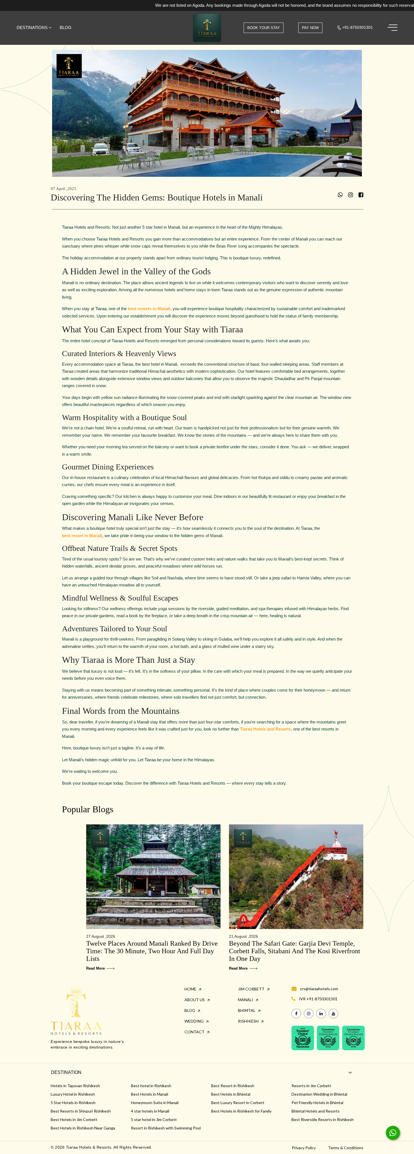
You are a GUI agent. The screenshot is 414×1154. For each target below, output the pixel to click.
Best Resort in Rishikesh (232, 1085)
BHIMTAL (247, 1010)
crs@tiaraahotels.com (319, 988)
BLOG (190, 1010)
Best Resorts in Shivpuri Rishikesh (81, 1111)
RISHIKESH (248, 1021)
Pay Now (310, 28)
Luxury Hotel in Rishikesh (73, 1094)
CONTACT (194, 1031)
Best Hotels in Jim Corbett (74, 1119)
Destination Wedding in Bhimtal (319, 1094)
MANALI (246, 999)
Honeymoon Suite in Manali (155, 1102)
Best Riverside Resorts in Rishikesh (322, 1119)
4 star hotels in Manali (150, 1111)
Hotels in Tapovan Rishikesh (75, 1085)
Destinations (33, 27)
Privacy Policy (304, 1147)
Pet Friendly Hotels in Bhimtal (317, 1102)
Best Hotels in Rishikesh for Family (241, 1111)
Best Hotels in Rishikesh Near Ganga (83, 1128)
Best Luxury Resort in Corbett (237, 1102)
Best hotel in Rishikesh (151, 1085)
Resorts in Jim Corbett (311, 1085)
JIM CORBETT (251, 989)
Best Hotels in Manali (149, 1094)
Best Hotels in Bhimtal (230, 1094)
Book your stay (263, 28)
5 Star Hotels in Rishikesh (73, 1102)
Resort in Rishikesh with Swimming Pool (166, 1128)
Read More (96, 968)
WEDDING (194, 1021)
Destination (66, 1072)
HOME (190, 989)
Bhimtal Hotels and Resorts (315, 1111)
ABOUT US (195, 999)
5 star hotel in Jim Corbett (154, 1119)
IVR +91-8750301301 (318, 998)
